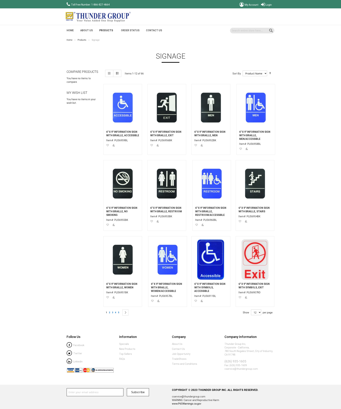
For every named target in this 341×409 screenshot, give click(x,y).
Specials (124, 344)
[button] (107, 145)
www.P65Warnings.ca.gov (186, 403)
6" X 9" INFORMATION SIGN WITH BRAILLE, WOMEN (121, 285)
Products (82, 40)
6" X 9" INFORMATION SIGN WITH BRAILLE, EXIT (165, 133)
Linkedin (78, 361)
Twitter (77, 353)
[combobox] (252, 30)
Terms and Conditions (184, 363)
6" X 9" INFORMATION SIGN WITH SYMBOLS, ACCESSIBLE (209, 287)
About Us (86, 30)
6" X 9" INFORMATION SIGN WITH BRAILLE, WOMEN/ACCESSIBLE (166, 287)
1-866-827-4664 (100, 4)
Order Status (130, 30)
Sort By (236, 73)
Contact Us (154, 30)
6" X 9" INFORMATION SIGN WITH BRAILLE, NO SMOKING (121, 211)
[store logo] (97, 16)
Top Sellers (125, 354)
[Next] (125, 313)
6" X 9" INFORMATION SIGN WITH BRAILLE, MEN (209, 133)
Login (268, 4)
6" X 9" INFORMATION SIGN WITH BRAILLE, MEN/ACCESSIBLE (254, 135)
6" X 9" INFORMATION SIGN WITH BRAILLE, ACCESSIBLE (122, 133)
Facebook (78, 345)
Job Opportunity (181, 354)
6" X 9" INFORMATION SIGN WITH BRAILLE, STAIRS (254, 209)
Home (70, 40)
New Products (127, 349)
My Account (251, 4)
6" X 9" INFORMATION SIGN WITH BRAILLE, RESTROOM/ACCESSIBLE (210, 211)
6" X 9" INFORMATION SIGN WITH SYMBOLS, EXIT (254, 285)
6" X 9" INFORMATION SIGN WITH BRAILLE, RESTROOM (166, 209)
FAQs (122, 358)
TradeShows (179, 358)
